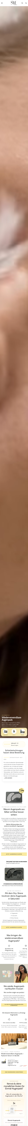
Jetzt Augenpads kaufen (14, 854)
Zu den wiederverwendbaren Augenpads (14, 1005)
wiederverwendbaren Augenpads (10, 837)
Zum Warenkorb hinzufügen (14, 1072)
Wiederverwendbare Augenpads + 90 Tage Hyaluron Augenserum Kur (13, 1063)
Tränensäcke (14, 841)
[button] (22, 3)
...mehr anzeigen (8, 777)
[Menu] (2, 3)
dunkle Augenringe (9, 840)
